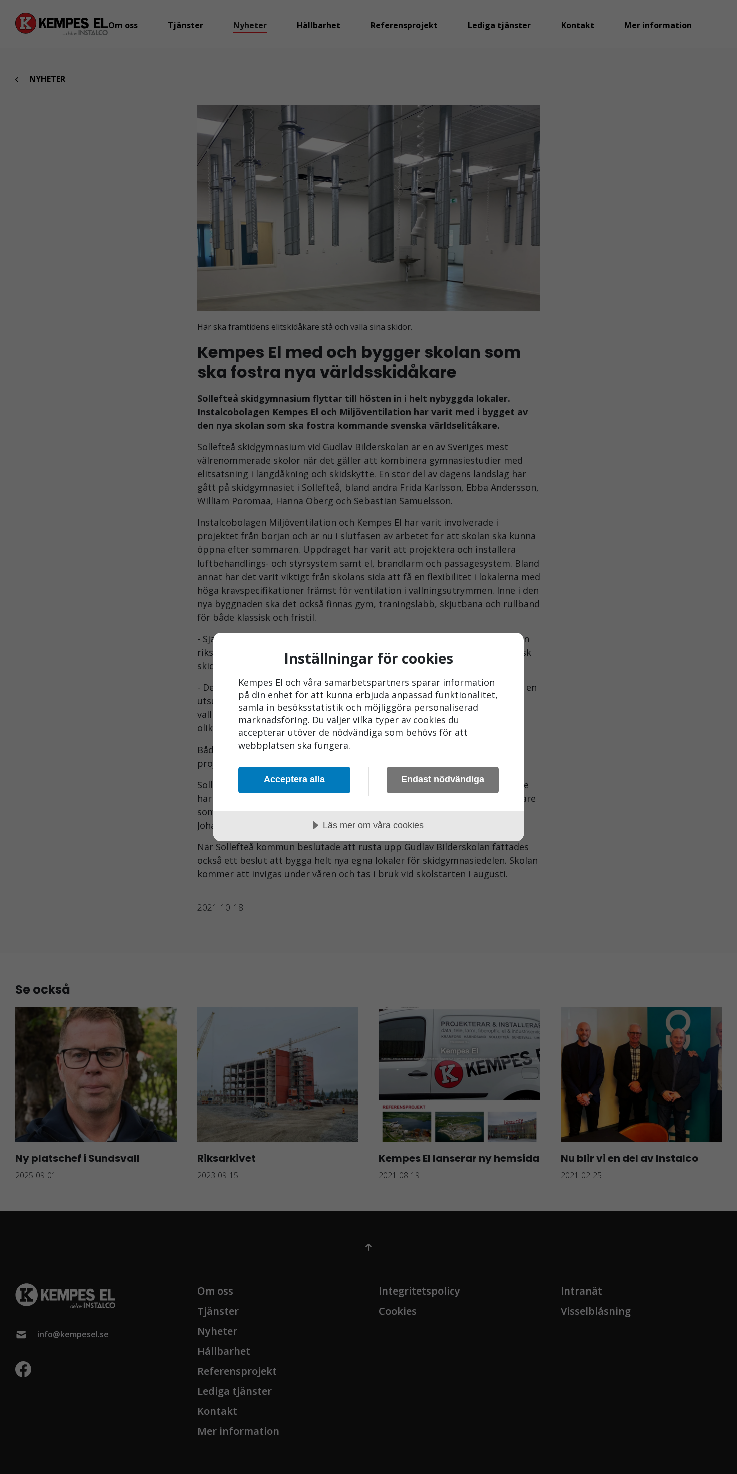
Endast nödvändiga (442, 779)
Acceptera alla (294, 779)
